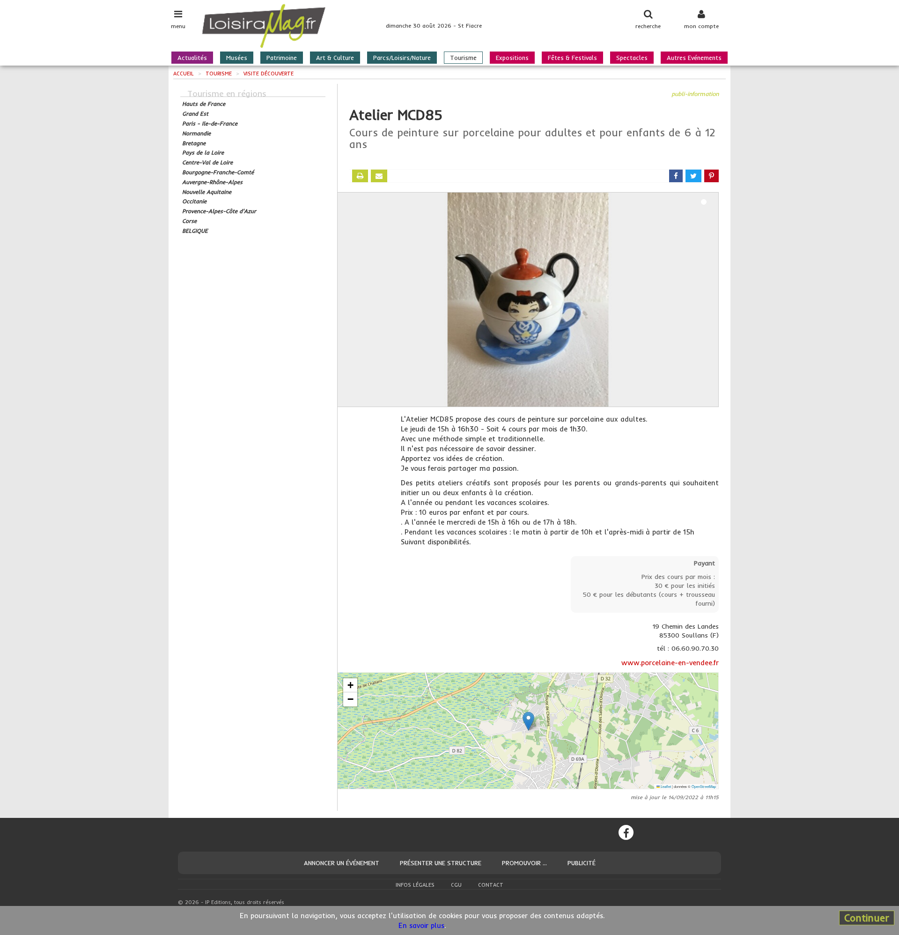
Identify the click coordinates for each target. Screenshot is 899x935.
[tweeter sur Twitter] (693, 176)
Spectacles (632, 57)
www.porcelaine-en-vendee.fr (670, 662)
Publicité (581, 863)
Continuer (866, 918)
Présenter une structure (440, 863)
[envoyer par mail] (379, 176)
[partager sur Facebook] (676, 176)
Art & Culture (335, 57)
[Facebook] (626, 832)
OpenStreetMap (704, 786)
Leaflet (665, 786)
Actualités (192, 57)
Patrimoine (281, 57)
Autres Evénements (694, 57)
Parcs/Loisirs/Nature (402, 57)
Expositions (512, 57)
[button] (528, 721)
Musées (236, 57)
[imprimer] (360, 176)
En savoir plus (421, 925)
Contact (490, 885)
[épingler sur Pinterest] (711, 176)
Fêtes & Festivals (572, 57)
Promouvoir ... (524, 863)
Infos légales (415, 885)
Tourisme (463, 57)
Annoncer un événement (341, 863)
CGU (456, 885)
